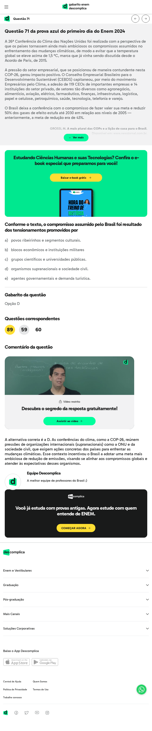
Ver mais (78, 137)
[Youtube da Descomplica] (37, 713)
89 (10, 330)
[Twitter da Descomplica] (26, 713)
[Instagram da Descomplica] (47, 713)
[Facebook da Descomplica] (16, 713)
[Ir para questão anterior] (135, 19)
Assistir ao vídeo (67, 421)
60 (38, 330)
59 (24, 330)
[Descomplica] (14, 554)
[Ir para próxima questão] (146, 19)
